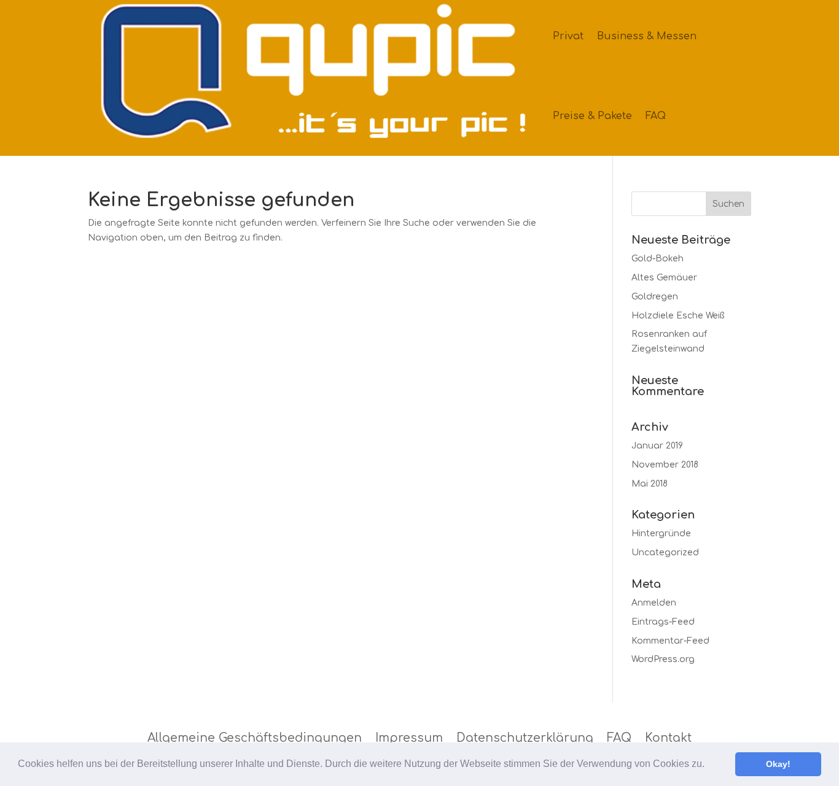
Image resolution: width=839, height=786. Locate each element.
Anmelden (653, 602)
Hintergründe (661, 533)
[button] (709, 765)
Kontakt (668, 738)
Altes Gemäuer (664, 277)
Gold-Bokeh (657, 258)
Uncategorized (665, 552)
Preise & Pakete (592, 115)
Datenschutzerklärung (524, 738)
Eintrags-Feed (663, 621)
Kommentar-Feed (670, 640)
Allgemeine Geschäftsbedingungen (254, 738)
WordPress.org (663, 659)
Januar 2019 (657, 445)
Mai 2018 (649, 483)
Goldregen (654, 296)
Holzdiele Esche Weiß (677, 315)
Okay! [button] (778, 764)
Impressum (409, 738)
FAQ (656, 115)
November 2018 (664, 464)
